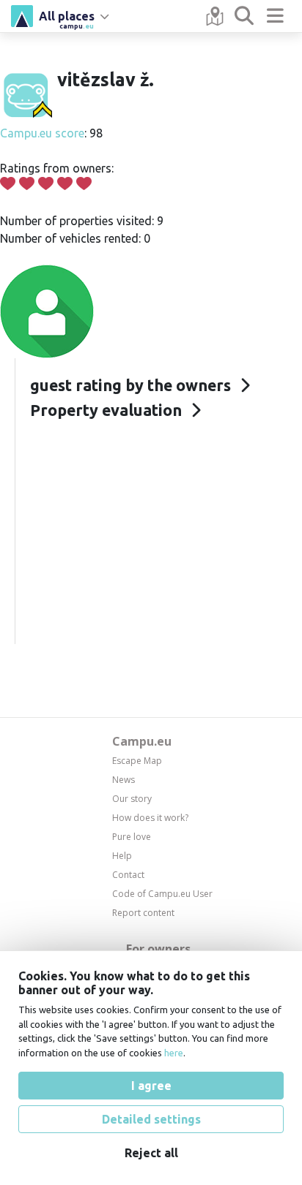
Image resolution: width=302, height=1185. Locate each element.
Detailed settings (151, 1119)
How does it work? (150, 817)
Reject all (151, 1152)
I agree (151, 1085)
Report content (143, 912)
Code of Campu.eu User (162, 893)
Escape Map (137, 760)
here (173, 1053)
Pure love (131, 836)
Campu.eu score (42, 133)
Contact (128, 874)
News (123, 779)
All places (67, 18)
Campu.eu (142, 741)
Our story (132, 798)
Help (122, 855)
